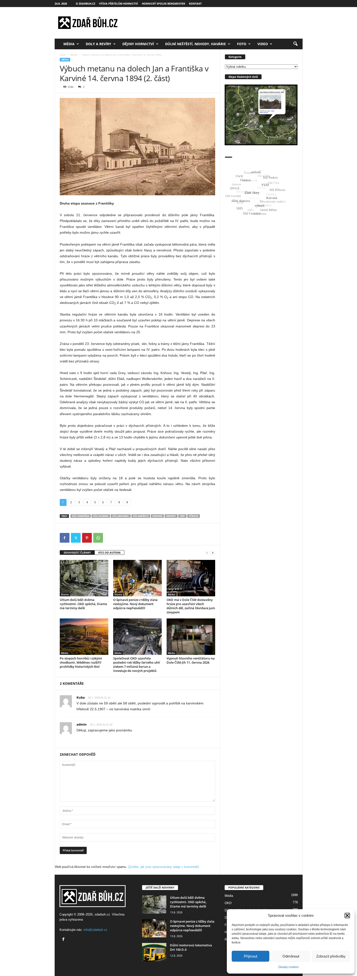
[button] (347, 915)
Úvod (63, 54)
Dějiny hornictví (138, 44)
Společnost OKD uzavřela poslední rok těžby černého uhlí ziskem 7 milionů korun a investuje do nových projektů (136, 664)
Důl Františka (80, 516)
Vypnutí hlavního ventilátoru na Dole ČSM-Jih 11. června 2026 (191, 660)
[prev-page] (206, 552)
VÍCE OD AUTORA (109, 552)
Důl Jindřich (140, 516)
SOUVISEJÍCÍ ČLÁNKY (77, 552)
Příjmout (250, 956)
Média (69, 44)
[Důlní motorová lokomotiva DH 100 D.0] (154, 952)
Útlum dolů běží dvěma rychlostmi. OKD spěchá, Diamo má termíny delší (83, 604)
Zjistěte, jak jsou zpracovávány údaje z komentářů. (164, 867)
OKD (182, 516)
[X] (76, 538)
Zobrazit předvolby (331, 956)
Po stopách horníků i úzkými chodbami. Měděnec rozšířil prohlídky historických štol (81, 662)
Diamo (65, 594)
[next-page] (212, 552)
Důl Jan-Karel (120, 516)
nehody (171, 516)
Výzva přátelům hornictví (118, 3)
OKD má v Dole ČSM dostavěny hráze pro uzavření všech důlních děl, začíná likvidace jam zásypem (191, 606)
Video (262, 44)
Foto (241, 44)
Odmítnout (290, 956)
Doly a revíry (98, 44)
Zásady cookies (288, 967)
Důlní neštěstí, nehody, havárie (195, 44)
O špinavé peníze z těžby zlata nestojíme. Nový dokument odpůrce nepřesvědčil (135, 604)
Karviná (157, 516)
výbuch (193, 516)
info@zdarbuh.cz (95, 930)
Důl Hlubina (100, 516)
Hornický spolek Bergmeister (163, 3)
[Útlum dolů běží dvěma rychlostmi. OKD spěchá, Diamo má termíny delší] (84, 578)
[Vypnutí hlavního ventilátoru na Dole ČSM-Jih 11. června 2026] (191, 636)
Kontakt (195, 3)
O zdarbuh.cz (85, 3)
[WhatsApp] (98, 538)
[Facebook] (64, 538)
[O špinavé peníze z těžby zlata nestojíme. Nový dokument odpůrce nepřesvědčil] (137, 578)
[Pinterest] (87, 538)
